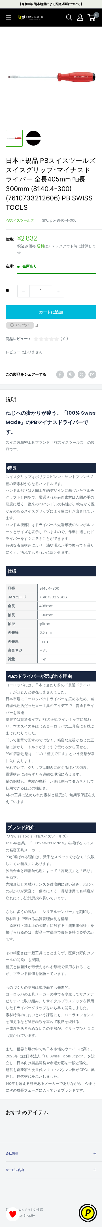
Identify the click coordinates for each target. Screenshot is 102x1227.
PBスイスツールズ (20, 220)
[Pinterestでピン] (71, 374)
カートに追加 (51, 312)
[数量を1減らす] (23, 291)
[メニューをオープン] (8, 17)
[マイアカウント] (80, 17)
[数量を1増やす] (58, 291)
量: (8, 290)
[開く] (69, 17)
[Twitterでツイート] (82, 374)
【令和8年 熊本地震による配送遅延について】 (51, 4)
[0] (91, 17)
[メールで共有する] (92, 374)
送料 (40, 246)
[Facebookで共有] (60, 374)
